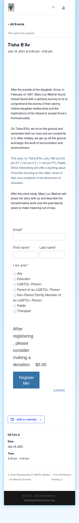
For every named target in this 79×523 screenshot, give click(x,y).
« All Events (16, 24)
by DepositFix (59, 390)
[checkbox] (38, 293)
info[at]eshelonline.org (39, 500)
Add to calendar (27, 419)
